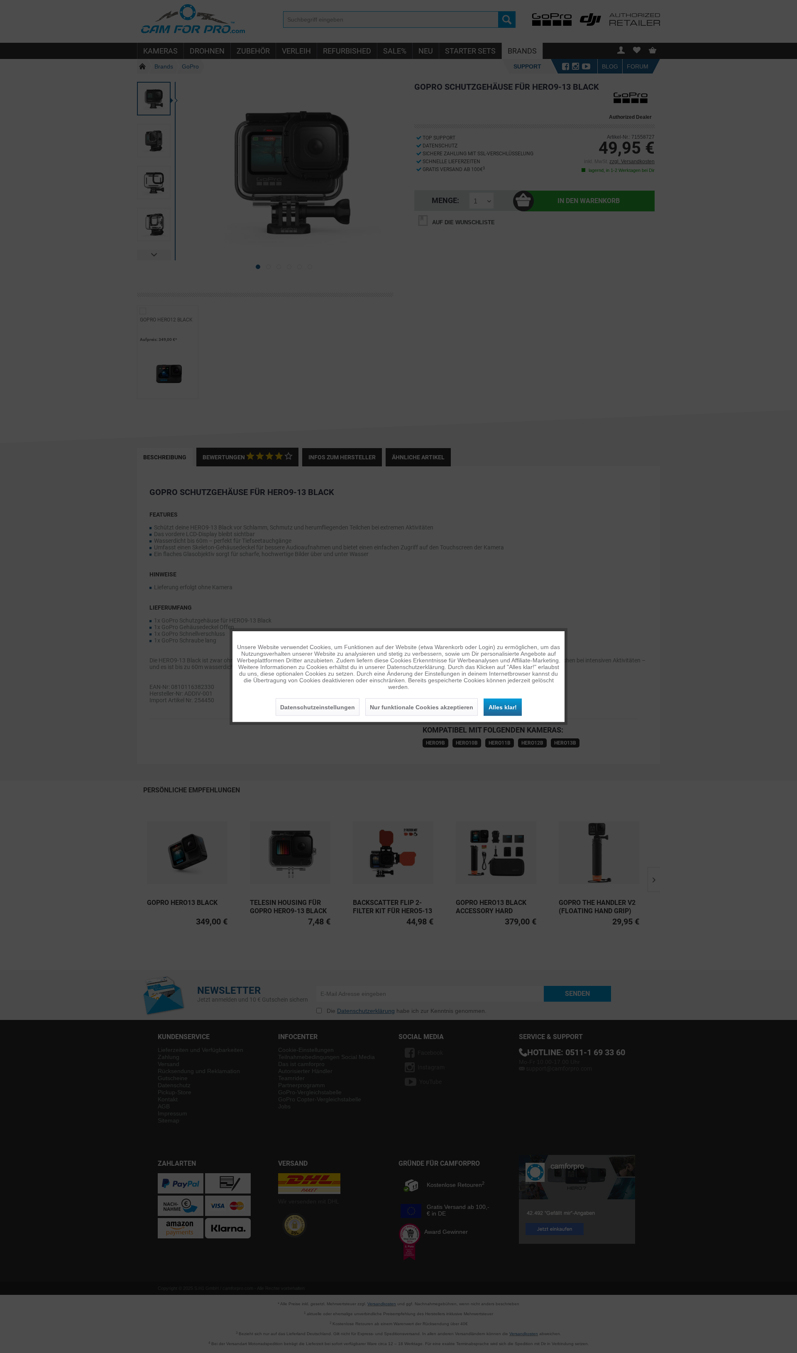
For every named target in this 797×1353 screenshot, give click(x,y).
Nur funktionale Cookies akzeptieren (421, 707)
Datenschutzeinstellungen (317, 707)
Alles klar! (503, 707)
